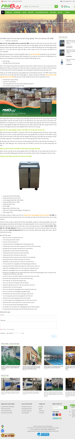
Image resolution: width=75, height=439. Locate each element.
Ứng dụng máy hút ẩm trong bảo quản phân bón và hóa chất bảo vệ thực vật (21, 266)
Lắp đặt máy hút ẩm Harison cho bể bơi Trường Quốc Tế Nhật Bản (53, 367)
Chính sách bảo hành (5, 408)
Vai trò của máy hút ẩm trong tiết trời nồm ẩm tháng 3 (16, 282)
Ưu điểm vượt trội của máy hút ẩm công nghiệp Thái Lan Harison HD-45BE (51, 25)
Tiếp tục (53, 336)
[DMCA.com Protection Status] (57, 418)
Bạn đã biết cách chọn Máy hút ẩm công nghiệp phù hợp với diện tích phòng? (21, 307)
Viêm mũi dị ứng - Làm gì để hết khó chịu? (13, 237)
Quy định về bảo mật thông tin (7, 406)
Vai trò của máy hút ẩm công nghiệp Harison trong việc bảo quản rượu (19, 289)
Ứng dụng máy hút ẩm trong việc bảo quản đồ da (14, 255)
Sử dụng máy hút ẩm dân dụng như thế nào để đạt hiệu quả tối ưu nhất (20, 309)
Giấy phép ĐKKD (25, 412)
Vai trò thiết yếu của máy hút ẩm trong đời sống (14, 280)
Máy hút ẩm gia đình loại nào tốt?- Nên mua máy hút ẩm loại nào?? (19, 285)
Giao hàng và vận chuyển (6, 412)
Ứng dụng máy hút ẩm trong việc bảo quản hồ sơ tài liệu (16, 259)
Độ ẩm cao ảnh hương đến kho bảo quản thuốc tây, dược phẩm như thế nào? (10, 368)
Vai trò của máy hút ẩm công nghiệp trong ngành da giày (16, 291)
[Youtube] (60, 414)
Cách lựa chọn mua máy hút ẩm (10, 242)
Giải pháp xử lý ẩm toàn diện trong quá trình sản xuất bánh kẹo (18, 248)
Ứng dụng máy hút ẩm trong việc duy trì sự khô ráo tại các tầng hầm (19, 257)
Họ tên (2, 315)
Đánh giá (3, 333)
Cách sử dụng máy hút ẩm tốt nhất (11, 239)
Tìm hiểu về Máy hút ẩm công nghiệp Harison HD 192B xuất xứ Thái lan (20, 300)
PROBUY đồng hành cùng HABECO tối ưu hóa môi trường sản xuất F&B (31, 392)
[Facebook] (54, 414)
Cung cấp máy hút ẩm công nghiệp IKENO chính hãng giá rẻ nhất (18, 244)
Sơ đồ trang (41, 412)
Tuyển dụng (41, 410)
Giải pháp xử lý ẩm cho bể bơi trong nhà (12, 287)
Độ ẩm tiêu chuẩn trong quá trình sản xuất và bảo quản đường (18, 278)
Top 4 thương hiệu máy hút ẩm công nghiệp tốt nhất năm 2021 (18, 296)
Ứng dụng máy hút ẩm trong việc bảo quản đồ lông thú (16, 253)
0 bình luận (8, 40)
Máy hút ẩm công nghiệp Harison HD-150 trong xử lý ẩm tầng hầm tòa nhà (21, 268)
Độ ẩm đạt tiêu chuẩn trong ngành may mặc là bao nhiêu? (16, 298)
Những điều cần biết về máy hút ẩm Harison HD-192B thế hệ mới (18, 261)
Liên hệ (40, 408)
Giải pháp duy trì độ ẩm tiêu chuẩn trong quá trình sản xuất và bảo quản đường (21, 246)
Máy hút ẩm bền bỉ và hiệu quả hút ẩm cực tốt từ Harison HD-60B (18, 302)
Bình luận (3, 320)
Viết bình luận (15, 40)
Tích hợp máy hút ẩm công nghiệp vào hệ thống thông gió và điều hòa (19, 263)
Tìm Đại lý (41, 406)
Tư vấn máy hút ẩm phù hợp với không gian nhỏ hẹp (15, 304)
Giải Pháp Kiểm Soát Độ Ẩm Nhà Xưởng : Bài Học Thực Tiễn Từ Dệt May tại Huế (10, 392)
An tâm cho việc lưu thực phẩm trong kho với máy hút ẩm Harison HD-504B (21, 276)
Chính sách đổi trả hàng (6, 410)
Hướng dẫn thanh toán (27, 408)
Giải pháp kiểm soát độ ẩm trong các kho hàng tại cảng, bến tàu (18, 293)
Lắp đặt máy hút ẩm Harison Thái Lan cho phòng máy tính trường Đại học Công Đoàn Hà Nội (31, 368)
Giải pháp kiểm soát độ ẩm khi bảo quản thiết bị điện (15, 250)
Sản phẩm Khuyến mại (26, 410)
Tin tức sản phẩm (27, 25)
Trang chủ (18, 25)
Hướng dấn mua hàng (26, 406)
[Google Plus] (57, 414)
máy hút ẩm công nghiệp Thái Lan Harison (36, 215)
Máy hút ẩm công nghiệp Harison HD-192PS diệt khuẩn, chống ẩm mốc (20, 270)
